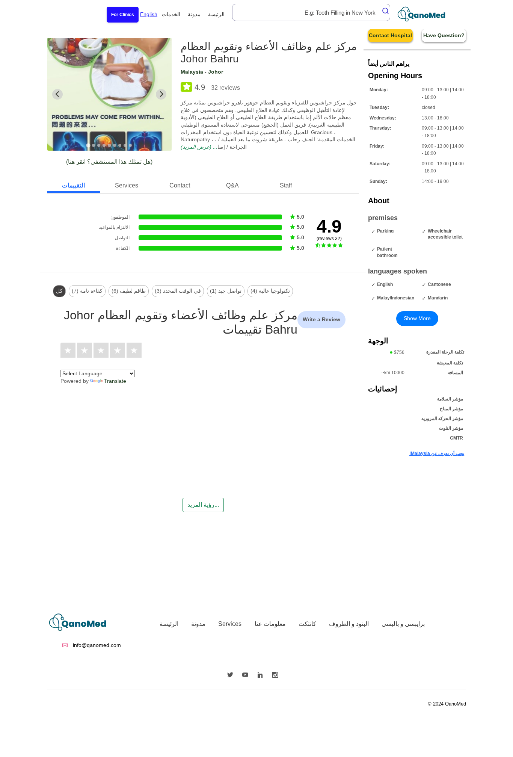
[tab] (88, 145)
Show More (417, 318)
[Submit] (383, 11)
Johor (215, 72)
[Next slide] (161, 94)
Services (229, 624)
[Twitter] (232, 675)
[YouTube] (247, 675)
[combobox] (311, 12)
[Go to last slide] (57, 94)
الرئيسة (216, 14)
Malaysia (192, 72)
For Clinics (122, 14)
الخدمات (171, 14)
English (148, 14)
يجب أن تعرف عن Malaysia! (436, 453)
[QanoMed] (426, 14)
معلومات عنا (270, 624)
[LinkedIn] (262, 675)
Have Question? (444, 35)
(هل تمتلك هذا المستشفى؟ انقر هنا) (109, 162)
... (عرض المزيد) (199, 147)
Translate (115, 381)
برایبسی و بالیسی (403, 624)
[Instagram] (277, 675)
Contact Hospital (390, 35)
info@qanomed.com (96, 645)
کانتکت (307, 624)
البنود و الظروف (349, 624)
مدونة (194, 14)
